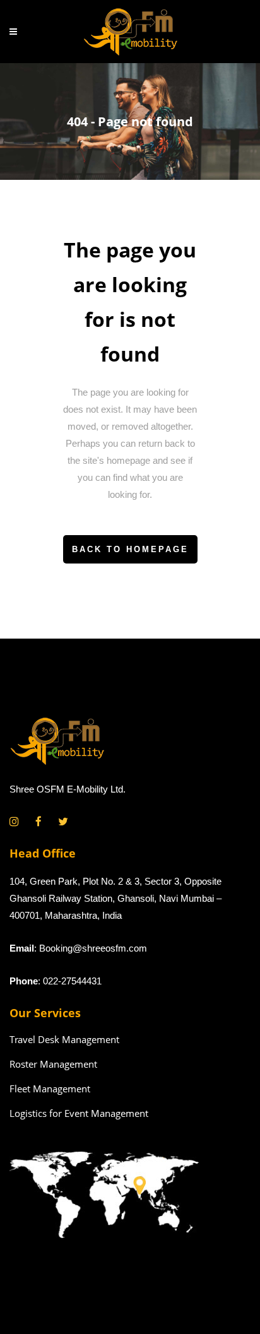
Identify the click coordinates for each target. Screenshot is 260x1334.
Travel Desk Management (64, 1039)
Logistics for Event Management (78, 1113)
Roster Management (53, 1064)
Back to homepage (130, 549)
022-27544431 (72, 981)
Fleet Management (49, 1088)
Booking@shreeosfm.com (93, 948)
